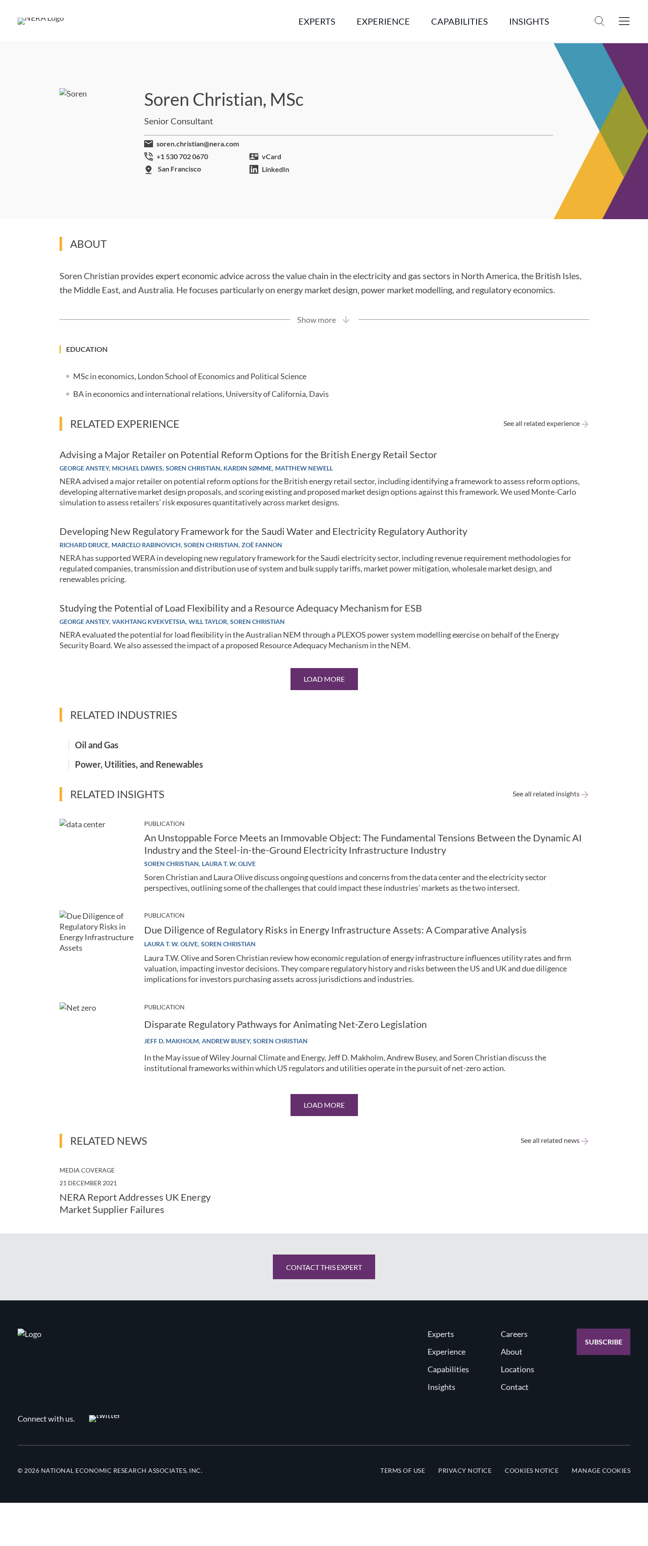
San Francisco (179, 168)
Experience (447, 1351)
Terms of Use (402, 1470)
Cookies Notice (532, 1470)
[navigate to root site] (29, 1334)
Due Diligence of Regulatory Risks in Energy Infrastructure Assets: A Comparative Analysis (335, 930)
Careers (514, 1334)
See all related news (550, 1140)
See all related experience (541, 423)
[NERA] (41, 21)
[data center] (97, 856)
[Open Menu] (624, 21)
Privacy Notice (465, 1470)
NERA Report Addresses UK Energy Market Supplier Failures (135, 1203)
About (511, 1351)
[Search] (599, 21)
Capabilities (448, 1369)
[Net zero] (97, 1039)
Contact (515, 1387)
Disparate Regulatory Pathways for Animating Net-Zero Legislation (285, 1024)
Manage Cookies (601, 1470)
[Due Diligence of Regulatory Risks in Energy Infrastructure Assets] (97, 948)
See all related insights (546, 794)
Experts (441, 1334)
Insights (441, 1387)
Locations (517, 1369)
